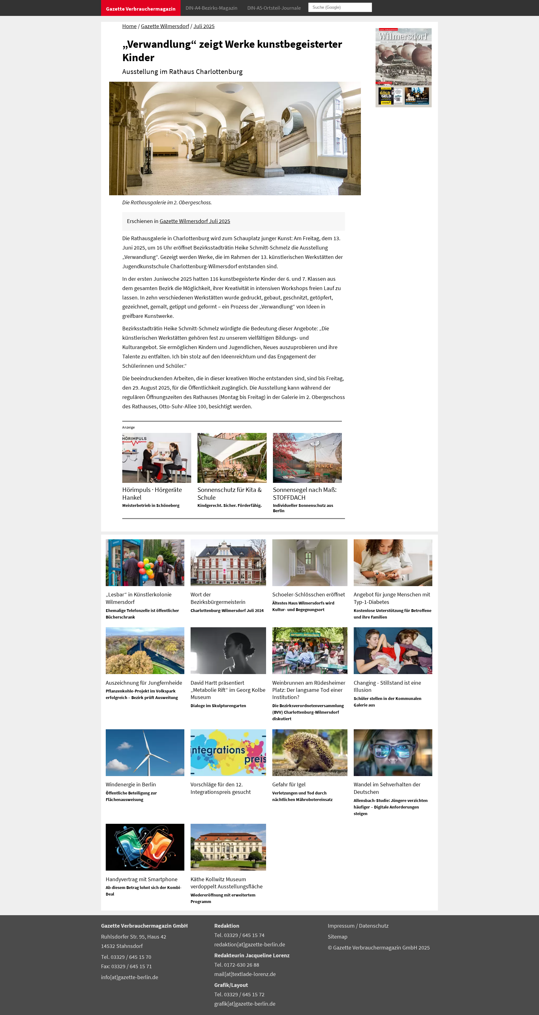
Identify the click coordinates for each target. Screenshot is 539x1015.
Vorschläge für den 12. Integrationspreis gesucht (221, 788)
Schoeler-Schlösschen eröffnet (308, 594)
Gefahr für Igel (289, 784)
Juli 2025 (204, 26)
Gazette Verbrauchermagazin (141, 8)
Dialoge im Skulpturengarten (218, 705)
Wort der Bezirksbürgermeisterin (218, 598)
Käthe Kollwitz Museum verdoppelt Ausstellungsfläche (227, 883)
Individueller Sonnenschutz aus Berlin (303, 508)
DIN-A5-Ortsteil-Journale (274, 7)
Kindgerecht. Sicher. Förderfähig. (229, 505)
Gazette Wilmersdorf (165, 26)
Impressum (342, 925)
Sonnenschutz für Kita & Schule (229, 493)
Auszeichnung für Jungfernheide (144, 682)
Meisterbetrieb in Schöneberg (150, 505)
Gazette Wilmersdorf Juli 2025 (195, 221)
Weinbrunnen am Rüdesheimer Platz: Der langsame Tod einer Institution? (308, 690)
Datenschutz (374, 925)
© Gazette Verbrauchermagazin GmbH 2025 (379, 947)
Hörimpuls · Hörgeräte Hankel (152, 493)
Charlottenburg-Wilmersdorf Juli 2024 (227, 610)
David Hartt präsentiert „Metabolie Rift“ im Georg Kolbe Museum (228, 690)
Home (129, 26)
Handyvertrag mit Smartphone (141, 879)
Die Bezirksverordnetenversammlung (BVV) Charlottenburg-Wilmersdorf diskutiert (308, 712)
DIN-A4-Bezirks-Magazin (211, 7)
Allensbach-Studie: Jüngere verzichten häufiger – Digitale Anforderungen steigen (391, 807)
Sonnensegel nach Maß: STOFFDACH (305, 493)
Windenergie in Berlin (131, 784)
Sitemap (337, 936)
